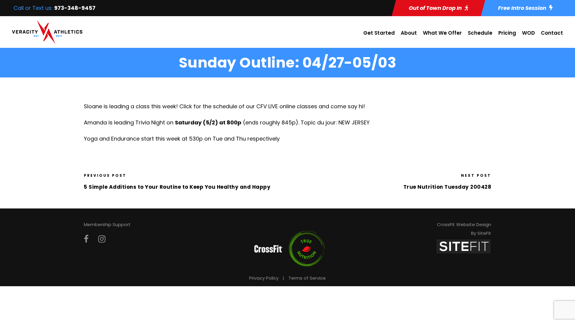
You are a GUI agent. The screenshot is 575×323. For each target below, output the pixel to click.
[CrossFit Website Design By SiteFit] (463, 246)
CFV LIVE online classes (286, 106)
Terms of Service (307, 278)
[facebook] (86, 239)
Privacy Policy (264, 278)
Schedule (480, 32)
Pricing (507, 32)
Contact (552, 32)
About (409, 32)
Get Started (379, 32)
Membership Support (107, 224)
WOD (528, 32)
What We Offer (442, 32)
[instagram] (101, 239)
